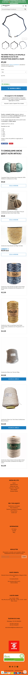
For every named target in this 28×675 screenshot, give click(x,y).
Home (14, 483)
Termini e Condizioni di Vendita (14, 509)
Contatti (14, 530)
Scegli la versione (13, 185)
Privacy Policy (14, 511)
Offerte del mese (14, 486)
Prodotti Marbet (14, 491)
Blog (14, 532)
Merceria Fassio (10, 670)
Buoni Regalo (14, 489)
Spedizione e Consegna (14, 506)
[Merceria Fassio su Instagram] (15, 667)
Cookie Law (14, 512)
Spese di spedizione (14, 64)
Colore (2, 69)
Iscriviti (24, 557)
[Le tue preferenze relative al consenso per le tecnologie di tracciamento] (2, 672)
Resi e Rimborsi (14, 507)
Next (25, 38)
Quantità (3, 75)
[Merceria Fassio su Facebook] (10, 667)
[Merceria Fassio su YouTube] (17, 667)
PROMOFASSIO (14, 484)
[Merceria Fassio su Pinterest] (12, 667)
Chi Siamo (14, 529)
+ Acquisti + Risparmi (14, 488)
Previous (22, 38)
